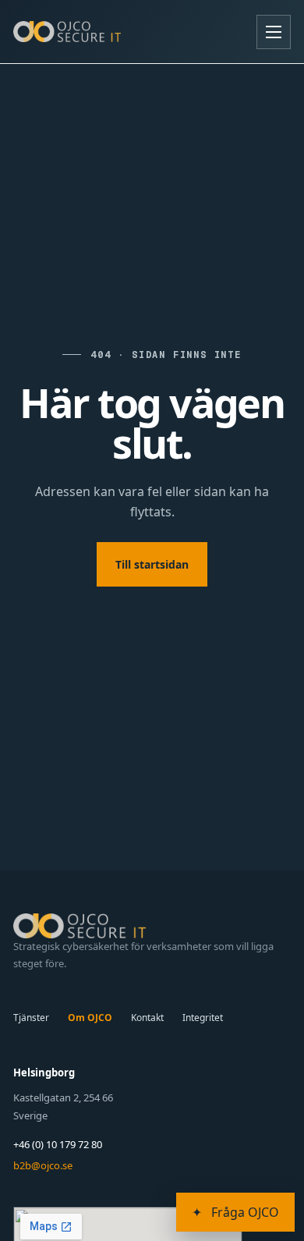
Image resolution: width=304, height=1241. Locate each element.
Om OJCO (90, 1017)
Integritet (202, 1017)
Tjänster (31, 1017)
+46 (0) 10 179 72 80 (57, 1144)
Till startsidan (152, 564)
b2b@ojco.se (42, 1165)
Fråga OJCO (235, 1212)
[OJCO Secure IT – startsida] (67, 31)
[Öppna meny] (273, 32)
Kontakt (147, 1017)
